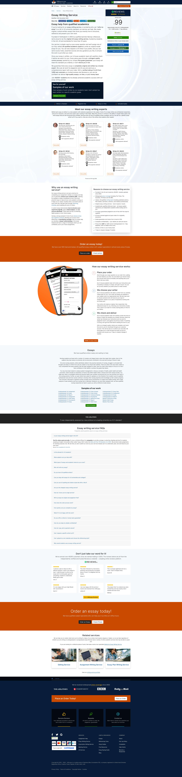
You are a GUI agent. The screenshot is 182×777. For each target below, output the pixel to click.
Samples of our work (59, 96)
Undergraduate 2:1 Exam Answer (89, 391)
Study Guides (102, 744)
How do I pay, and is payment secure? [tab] (64, 528)
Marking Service (83, 747)
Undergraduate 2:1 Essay (65, 401)
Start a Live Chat (117, 51)
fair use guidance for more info (63, 447)
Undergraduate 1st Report (65, 395)
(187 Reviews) (121, 14)
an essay (118, 37)
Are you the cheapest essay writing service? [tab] (66, 487)
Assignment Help (83, 738)
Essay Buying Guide (104, 750)
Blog (100, 752)
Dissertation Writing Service (86, 744)
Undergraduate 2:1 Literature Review (90, 395)
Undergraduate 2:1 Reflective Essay (90, 398)
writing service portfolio (93, 672)
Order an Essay (85, 622)
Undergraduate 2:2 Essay (109, 395)
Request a (117, 45)
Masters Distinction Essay (110, 398)
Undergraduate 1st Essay (65, 393)
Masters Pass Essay (108, 401)
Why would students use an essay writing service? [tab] (67, 543)
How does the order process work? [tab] (63, 502)
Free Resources (103, 747)
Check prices (97, 253)
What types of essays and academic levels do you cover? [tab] (69, 462)
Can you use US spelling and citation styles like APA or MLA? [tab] (70, 482)
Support (100, 2)
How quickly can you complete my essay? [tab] (65, 508)
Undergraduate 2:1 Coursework (66, 400)
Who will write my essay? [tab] (61, 467)
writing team (109, 200)
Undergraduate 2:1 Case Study (66, 398)
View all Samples (91, 405)
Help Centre (122, 747)
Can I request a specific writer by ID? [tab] (64, 533)
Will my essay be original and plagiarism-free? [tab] (66, 497)
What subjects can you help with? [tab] (63, 457)
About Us (76, 6)
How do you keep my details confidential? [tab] (65, 523)
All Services (82, 750)
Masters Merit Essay (108, 400)
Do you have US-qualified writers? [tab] (63, 472)
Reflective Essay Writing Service (113, 644)
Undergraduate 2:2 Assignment (111, 393)
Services (63, 6)
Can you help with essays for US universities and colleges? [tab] (70, 477)
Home (53, 10)
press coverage (106, 196)
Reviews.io (85, 72)
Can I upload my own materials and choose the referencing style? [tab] (71, 538)
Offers (90, 6)
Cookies (84, 769)
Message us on (117, 48)
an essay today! (91, 340)
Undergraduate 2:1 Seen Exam (88, 401)
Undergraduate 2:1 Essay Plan (111, 391)
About (120, 738)
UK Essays (56, 6)
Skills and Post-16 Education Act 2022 (100, 442)
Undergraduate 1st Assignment (66, 391)
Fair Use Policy (123, 741)
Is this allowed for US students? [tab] (62, 452)
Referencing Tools (103, 741)
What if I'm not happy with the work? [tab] (64, 513)
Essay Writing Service (84, 741)
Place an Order (123, 6)
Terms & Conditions (65, 769)
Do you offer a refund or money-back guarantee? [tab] (67, 518)
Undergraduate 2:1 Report (87, 400)
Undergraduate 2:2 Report (110, 396)
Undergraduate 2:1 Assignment (66, 396)
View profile (56, 145)
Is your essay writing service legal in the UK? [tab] (66, 435)
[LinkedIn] (57, 734)
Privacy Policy (55, 769)
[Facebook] (53, 734)
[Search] (112, 2)
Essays (101, 738)
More (91, 597)
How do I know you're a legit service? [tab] (64, 492)
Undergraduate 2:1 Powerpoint (88, 396)
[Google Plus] (61, 734)
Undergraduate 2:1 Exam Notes (88, 393)
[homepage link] (52, 678)
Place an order (85, 253)
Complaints (122, 744)
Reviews (69, 6)
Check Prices (97, 622)
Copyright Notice (76, 769)
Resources (83, 6)
